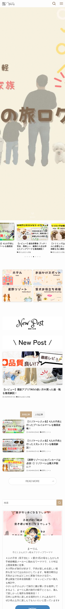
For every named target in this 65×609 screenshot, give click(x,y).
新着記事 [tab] (26, 414)
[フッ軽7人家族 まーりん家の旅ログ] (10, 3)
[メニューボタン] (61, 3)
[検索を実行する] (59, 503)
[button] (25, 256)
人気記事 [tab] (39, 414)
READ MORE (32, 481)
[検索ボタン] (54, 3)
